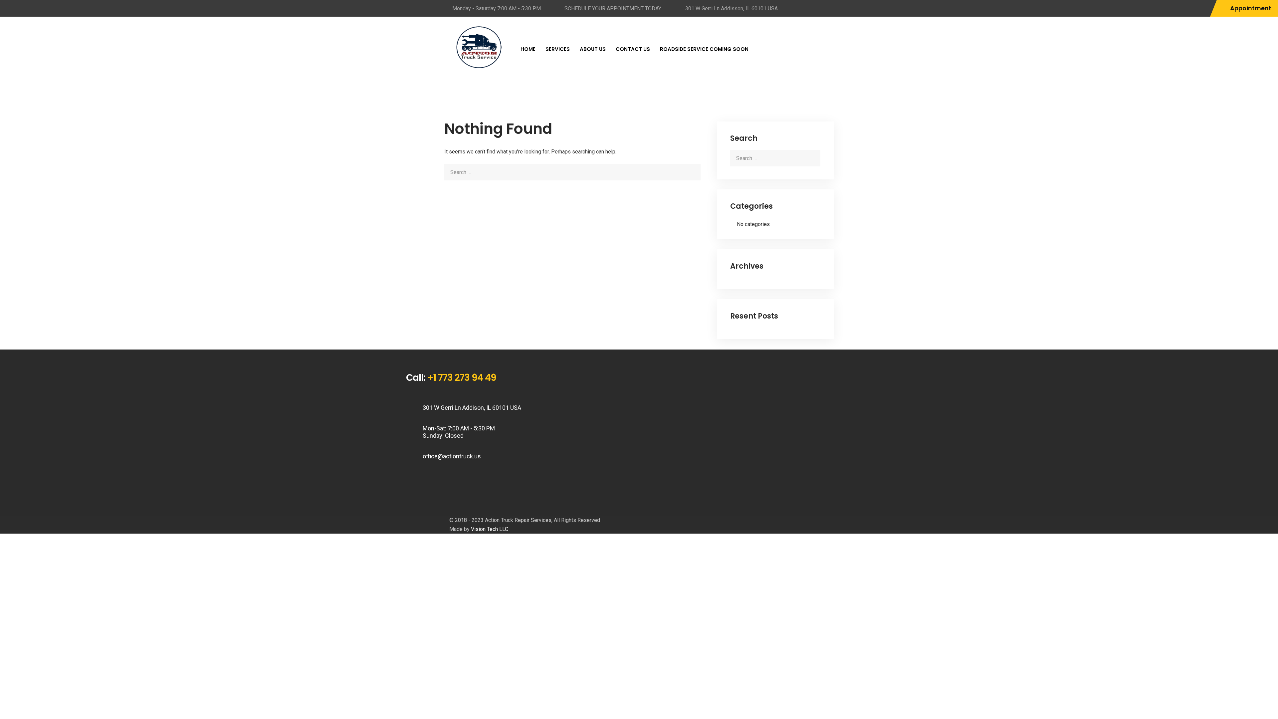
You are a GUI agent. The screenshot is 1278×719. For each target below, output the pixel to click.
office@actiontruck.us (452, 456)
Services (557, 49)
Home (528, 49)
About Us (593, 49)
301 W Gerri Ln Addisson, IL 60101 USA (731, 8)
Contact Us (633, 49)
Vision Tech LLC (489, 529)
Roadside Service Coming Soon (704, 49)
